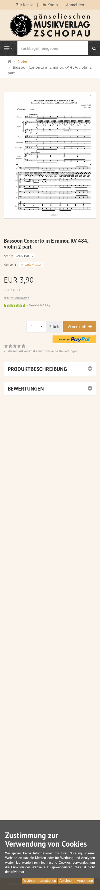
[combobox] (36, 326)
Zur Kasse (24, 4)
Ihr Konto (50, 4)
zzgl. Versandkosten (16, 298)
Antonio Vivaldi (31, 264)
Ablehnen (66, 881)
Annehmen (85, 881)
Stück (54, 326)
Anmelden (75, 4)
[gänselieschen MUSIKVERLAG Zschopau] (50, 24)
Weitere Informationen (39, 881)
